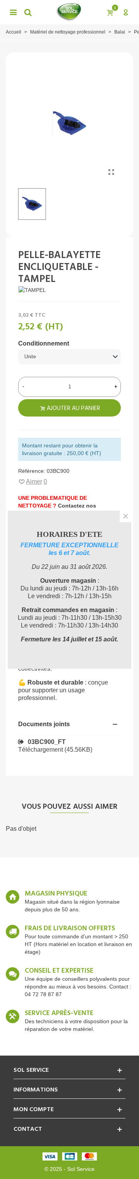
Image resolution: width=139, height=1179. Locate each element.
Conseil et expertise (59, 971)
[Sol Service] (68, 12)
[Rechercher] (27, 12)
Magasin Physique (56, 894)
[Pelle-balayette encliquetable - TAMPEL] (111, 172)
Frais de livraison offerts (70, 929)
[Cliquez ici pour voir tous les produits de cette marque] (32, 289)
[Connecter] (125, 12)
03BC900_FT (47, 742)
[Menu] (13, 12)
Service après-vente (59, 1013)
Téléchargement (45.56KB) (55, 749)
